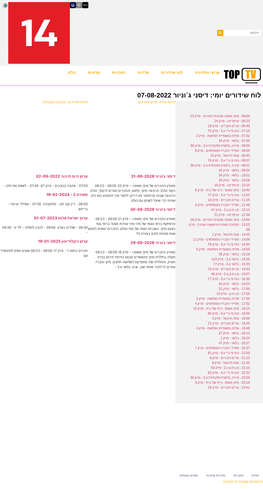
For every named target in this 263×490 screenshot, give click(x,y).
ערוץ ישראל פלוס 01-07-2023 (61, 218)
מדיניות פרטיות (215, 475)
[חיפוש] (220, 33)
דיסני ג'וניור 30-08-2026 (152, 209)
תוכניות (118, 72)
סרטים (94, 72)
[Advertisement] (131, 137)
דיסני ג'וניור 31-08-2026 (153, 176)
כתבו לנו (238, 475)
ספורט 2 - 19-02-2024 (67, 194)
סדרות (143, 72)
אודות (255, 475)
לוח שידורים (172, 72)
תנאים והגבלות (189, 475)
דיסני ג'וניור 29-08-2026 (152, 242)
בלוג (72, 72)
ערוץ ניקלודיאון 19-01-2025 (63, 241)
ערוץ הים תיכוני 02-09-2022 (62, 176)
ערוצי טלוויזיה (207, 72)
